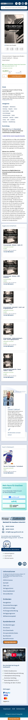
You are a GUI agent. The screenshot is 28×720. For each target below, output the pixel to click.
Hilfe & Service (8, 580)
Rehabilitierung (12, 121)
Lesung (4, 119)
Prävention (5, 121)
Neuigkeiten (7, 602)
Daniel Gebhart (6, 111)
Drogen (12, 111)
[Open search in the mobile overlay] (14, 7)
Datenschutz (20, 709)
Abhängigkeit (5, 106)
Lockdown (13, 119)
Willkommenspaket (9, 616)
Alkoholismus (12, 106)
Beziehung (5, 109)
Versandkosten (18, 72)
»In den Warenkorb (8, 251)
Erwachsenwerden (6, 115)
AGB (7, 575)
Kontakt (5, 583)
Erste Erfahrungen (6, 113)
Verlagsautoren (8, 588)
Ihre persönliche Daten (10, 633)
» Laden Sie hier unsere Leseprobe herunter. (13, 136)
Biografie (10, 109)
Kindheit (16, 117)
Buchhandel (7, 636)
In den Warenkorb (17, 76)
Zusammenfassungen (10, 605)
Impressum (7, 709)
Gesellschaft (5, 117)
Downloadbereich (9, 591)
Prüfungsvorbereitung (10, 611)
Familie (13, 115)
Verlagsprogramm (9, 613)
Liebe (8, 119)
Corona (15, 109)
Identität (11, 117)
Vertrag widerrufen (10, 642)
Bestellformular (8, 638)
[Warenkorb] (22, 3)
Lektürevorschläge (9, 608)
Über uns (6, 586)
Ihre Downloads (8, 630)
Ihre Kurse (6, 628)
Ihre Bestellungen (9, 625)
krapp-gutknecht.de (7, 99)
